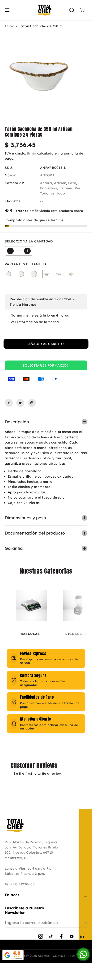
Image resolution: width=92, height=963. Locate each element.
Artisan (60, 183)
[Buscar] (72, 10)
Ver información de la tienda (35, 322)
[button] (7, 10)
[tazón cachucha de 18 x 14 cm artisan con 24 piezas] (41, 73)
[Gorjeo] (20, 403)
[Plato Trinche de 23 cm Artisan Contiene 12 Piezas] (21, 274)
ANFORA (47, 175)
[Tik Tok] (51, 936)
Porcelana (48, 188)
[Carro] (82, 10)
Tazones (66, 188)
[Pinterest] (32, 403)
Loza (72, 183)
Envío (31, 153)
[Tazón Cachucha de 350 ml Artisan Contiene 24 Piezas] (46, 274)
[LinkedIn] (82, 936)
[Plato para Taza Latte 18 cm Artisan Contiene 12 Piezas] (9, 274)
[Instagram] (40, 936)
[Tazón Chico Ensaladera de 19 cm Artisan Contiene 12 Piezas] (59, 274)
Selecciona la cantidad (29, 241)
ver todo (57, 193)
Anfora (46, 183)
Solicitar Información (46, 365)
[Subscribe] (85, 923)
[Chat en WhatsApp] (83, 954)
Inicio (9, 26)
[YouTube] (72, 936)
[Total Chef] (45, 10)
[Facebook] (9, 403)
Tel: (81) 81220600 (20, 884)
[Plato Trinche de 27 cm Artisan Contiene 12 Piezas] (34, 274)
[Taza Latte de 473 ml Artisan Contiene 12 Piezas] (71, 274)
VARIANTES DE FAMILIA (26, 264)
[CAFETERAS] (46, 605)
